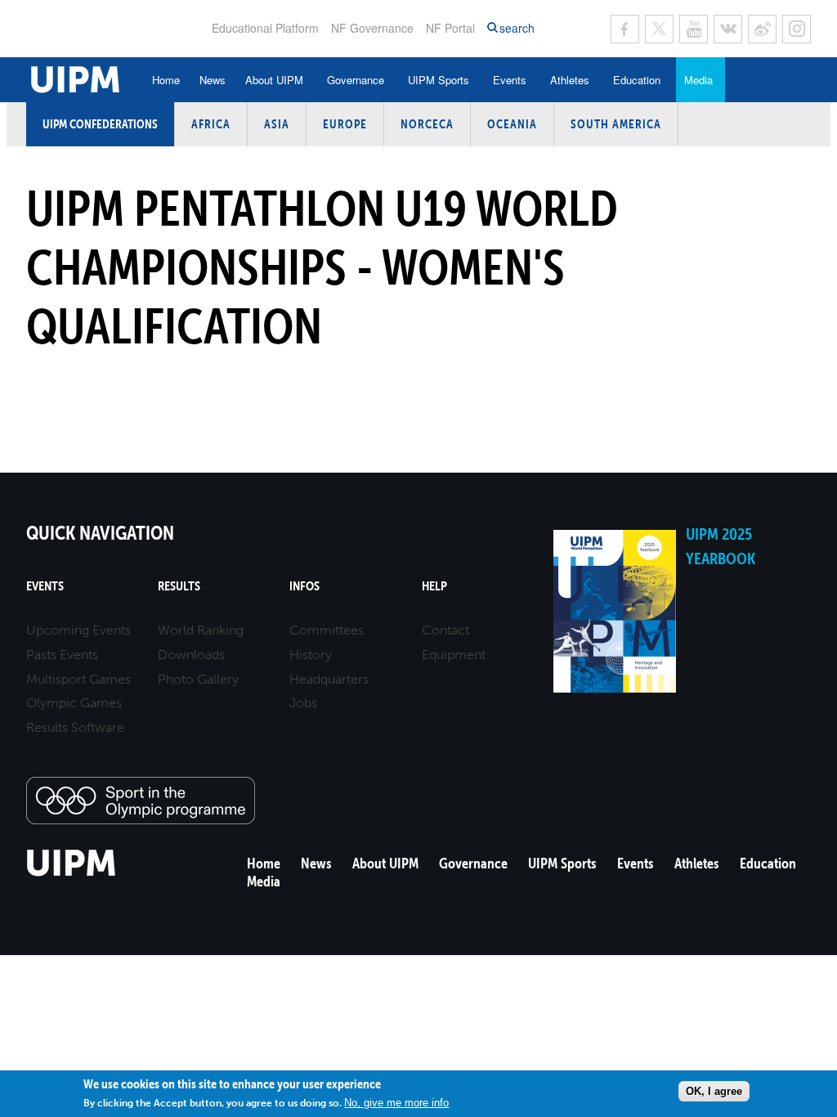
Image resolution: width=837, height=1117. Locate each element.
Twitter (659, 29)
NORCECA (427, 124)
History (310, 654)
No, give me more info (396, 1103)
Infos (304, 586)
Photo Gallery (198, 679)
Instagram (796, 29)
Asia (276, 124)
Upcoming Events (78, 630)
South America (616, 124)
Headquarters (329, 679)
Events (509, 79)
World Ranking (201, 630)
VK (728, 29)
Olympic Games (74, 703)
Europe (345, 124)
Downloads (191, 654)
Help (434, 586)
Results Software (75, 727)
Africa (211, 124)
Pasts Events (62, 654)
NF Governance (372, 28)
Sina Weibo (762, 29)
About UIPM (274, 79)
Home (166, 79)
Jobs (303, 703)
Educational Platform (265, 28)
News (212, 79)
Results (179, 586)
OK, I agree (714, 1091)
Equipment (454, 654)
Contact (445, 630)
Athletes (569, 79)
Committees (326, 630)
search (517, 28)
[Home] (71, 874)
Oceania (512, 124)
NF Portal (450, 28)
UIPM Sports (438, 79)
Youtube (693, 29)
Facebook (625, 29)
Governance (355, 79)
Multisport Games (78, 679)
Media (698, 79)
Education (636, 79)
